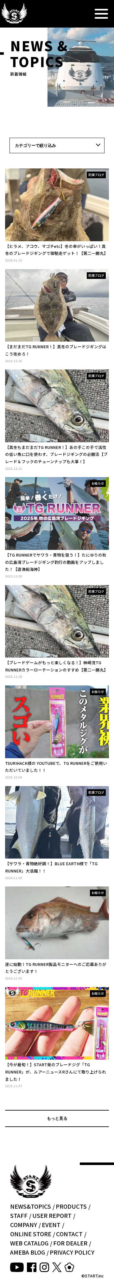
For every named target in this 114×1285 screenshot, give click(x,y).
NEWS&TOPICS (30, 1206)
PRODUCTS (71, 1206)
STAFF (19, 1215)
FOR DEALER (70, 1243)
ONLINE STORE (30, 1234)
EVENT (51, 1224)
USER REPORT (52, 1215)
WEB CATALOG (29, 1243)
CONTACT (69, 1234)
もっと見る (57, 1118)
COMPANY (23, 1224)
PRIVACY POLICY (72, 1252)
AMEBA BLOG (27, 1252)
